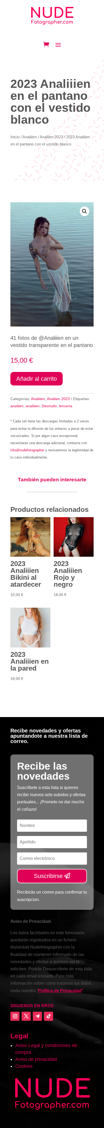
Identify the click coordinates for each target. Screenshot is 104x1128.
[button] (84, 211)
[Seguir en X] (26, 1016)
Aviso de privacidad (36, 1059)
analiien (16, 406)
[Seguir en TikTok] (48, 1016)
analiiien (32, 406)
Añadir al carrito (36, 378)
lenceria (65, 406)
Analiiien (29, 137)
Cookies (24, 1066)
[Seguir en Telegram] (37, 1016)
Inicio (14, 137)
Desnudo (49, 406)
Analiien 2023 (51, 137)
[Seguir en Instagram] (14, 1016)
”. (61, 990)
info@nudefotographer (27, 450)
